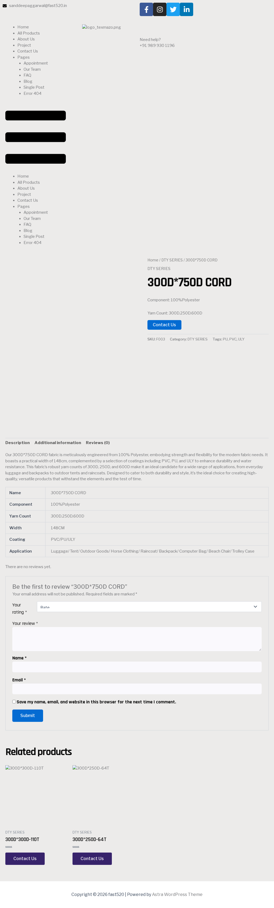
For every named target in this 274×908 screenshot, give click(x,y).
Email (19, 680)
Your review (25, 623)
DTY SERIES (172, 260)
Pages (23, 57)
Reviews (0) (98, 442)
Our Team (32, 69)
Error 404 (32, 93)
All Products (28, 33)
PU (225, 339)
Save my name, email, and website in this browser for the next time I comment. (96, 702)
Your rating (19, 608)
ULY (241, 339)
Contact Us (27, 51)
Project (24, 45)
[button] (35, 138)
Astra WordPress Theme (177, 894)
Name (19, 658)
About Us (26, 39)
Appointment (36, 63)
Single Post (34, 87)
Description (17, 442)
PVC (233, 339)
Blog (28, 81)
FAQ (27, 75)
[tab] (17, 443)
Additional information (58, 442)
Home (23, 27)
